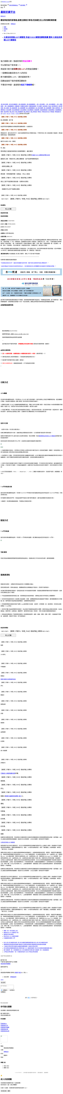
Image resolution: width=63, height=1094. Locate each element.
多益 (49, 106)
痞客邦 (16, 972)
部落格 (5, 29)
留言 (20, 972)
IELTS (8, 113)
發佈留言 (3, 992)
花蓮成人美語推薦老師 (8, 773)
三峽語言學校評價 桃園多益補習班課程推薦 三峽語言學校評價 (20, 946)
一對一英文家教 (40, 104)
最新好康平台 (8, 12)
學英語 (52, 111)
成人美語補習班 (30, 108)
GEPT (4, 113)
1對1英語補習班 (31, 104)
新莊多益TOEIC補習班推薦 (11, 936)
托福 (53, 108)
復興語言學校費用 (9, 934)
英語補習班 (58, 110)
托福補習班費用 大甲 (9, 938)
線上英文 (12, 111)
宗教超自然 (13, 977)
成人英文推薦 (39, 108)
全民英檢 (45, 106)
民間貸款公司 (4, 1025)
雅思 (2, 111)
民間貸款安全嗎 (5, 1031)
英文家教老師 (16, 110)
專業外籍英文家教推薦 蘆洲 (8, 679)
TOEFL (18, 113)
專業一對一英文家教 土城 (11, 930)
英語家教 (36, 110)
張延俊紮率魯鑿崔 (5, 963)
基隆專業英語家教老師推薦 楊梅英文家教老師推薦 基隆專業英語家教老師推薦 (25, 944)
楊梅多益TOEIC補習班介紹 (11, 932)
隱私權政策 (40, 1072)
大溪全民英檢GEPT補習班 (8, 842)
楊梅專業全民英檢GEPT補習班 (47, 436)
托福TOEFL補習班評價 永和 (41, 155)
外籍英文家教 (24, 106)
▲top (2, 979)
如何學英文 (55, 106)
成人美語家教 (13, 108)
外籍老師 (17, 106)
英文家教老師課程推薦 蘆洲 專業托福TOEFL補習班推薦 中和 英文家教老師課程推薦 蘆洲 (28, 948)
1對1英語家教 (22, 104)
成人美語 (6, 108)
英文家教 (8, 110)
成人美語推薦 (21, 108)
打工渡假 (39, 106)
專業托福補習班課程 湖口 (13, 796)
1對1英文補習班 (13, 104)
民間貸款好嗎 (4, 1029)
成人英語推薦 (47, 108)
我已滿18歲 (3, 1091)
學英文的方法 (46, 111)
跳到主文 (3, 16)
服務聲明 (46, 1072)
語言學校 (6, 111)
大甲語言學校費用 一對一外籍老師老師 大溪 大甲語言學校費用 (21, 952)
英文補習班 (30, 110)
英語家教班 (51, 110)
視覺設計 (13, 24)
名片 (5, 30)
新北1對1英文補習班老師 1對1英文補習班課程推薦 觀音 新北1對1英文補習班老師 (26, 942)
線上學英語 (34, 111)
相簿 (5, 27)
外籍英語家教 (32, 106)
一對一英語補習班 (9, 106)
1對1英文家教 (4, 104)
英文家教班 (23, 110)
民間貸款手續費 (5, 1027)
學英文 (39, 111)
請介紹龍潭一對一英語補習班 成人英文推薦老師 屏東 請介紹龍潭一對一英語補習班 (26, 950)
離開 (9, 1091)
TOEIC (13, 113)
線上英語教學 (19, 111)
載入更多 (3, 982)
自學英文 (57, 108)
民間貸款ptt (4, 1023)
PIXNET (20, 1072)
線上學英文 (27, 111)
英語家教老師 (43, 110)
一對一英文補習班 (50, 104)
